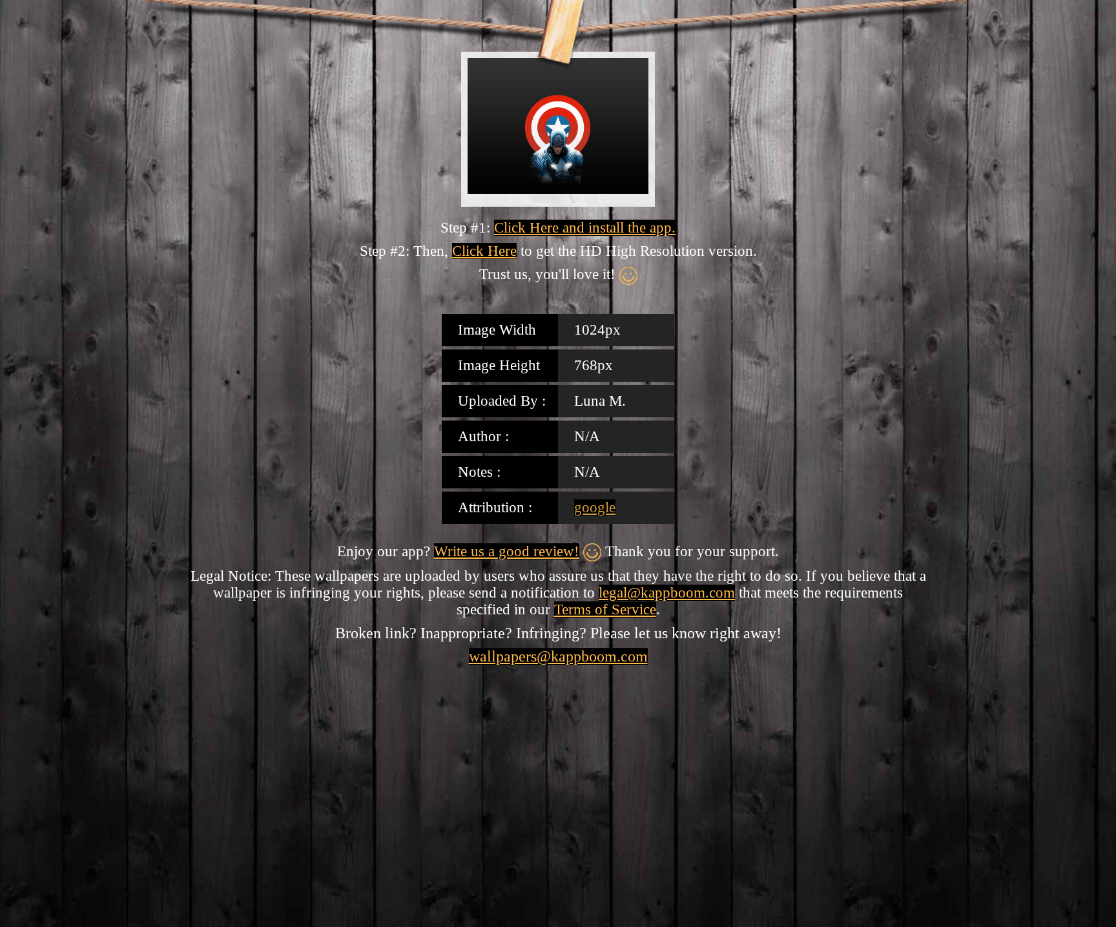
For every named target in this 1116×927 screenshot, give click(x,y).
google (594, 507)
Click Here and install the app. (585, 228)
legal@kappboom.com (667, 593)
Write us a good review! (506, 551)
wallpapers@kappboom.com (558, 656)
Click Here (484, 251)
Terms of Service (605, 609)
